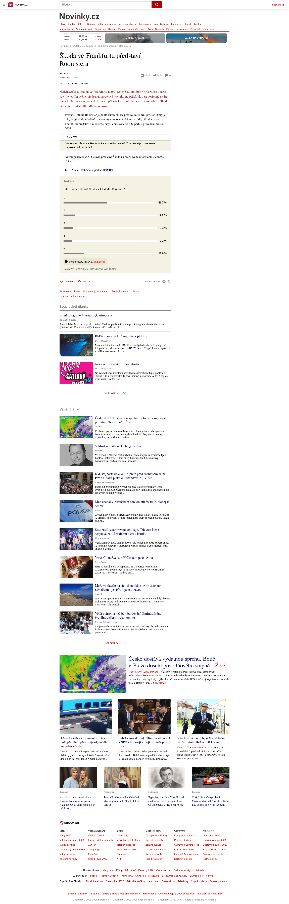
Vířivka (209, 875)
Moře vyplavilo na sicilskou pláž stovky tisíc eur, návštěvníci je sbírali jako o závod (128, 587)
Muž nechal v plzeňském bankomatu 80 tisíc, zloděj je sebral (132, 503)
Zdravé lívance (153, 844)
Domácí (91, 24)
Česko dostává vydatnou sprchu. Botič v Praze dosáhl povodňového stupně (131, 420)
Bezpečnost (100, 562)
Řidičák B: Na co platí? (215, 849)
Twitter (83, 893)
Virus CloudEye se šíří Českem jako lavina (124, 557)
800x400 (108, 170)
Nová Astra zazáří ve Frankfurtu (117, 364)
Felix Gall (93, 854)
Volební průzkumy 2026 (72, 840)
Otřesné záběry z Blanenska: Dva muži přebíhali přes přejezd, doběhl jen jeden (84, 742)
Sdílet (159, 75)
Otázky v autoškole (213, 854)
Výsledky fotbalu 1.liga (128, 840)
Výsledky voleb (67, 844)
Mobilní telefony (94, 881)
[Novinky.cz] (80, 17)
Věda (90, 29)
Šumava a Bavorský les (186, 844)
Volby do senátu (68, 854)
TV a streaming (102, 538)
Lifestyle (187, 24)
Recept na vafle (154, 854)
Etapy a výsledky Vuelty (100, 840)
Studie (136, 291)
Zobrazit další (113, 393)
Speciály (159, 29)
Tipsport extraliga (126, 844)
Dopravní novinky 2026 (215, 844)
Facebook (72, 893)
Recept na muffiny (155, 840)
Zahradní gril (196, 875)
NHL (119, 858)
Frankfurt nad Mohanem (72, 296)
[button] (76, 345)
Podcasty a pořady (128, 29)
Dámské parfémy (136, 881)
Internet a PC (67, 29)
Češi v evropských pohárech (189, 870)
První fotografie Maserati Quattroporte (86, 315)
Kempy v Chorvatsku (185, 835)
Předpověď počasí (126, 870)
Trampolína (127, 875)
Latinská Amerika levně (186, 854)
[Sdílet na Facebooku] (164, 281)
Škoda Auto (102, 291)
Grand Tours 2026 (97, 858)
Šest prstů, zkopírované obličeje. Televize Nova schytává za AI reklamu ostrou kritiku (127, 531)
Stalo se (81, 24)
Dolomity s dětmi (183, 858)
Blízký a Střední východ (106, 622)
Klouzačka (153, 875)
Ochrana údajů (166, 893)
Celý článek (159, 682)
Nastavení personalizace (210, 893)
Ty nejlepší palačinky (156, 835)
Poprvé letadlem (182, 840)
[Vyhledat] (157, 4)
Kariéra (105, 893)
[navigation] (4, 4)
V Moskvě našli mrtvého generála (118, 446)
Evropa (98, 450)
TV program (181, 29)
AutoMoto (81, 29)
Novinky (64, 73)
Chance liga (123, 835)
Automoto (88, 291)
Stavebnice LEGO (115, 881)
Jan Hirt (92, 844)
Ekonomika (175, 24)
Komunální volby (68, 858)
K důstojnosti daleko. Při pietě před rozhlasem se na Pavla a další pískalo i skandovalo (130, 475)
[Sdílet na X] (169, 281)
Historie (112, 29)
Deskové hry (168, 881)
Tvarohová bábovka (156, 849)
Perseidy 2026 (146, 870)
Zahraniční (111, 24)
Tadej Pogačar (95, 849)
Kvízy (150, 29)
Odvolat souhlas (185, 893)
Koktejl (197, 24)
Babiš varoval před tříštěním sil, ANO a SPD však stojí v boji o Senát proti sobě (144, 742)
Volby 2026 (65, 835)
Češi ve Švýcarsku (184, 849)
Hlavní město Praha (104, 482)
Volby (100, 24)
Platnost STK (210, 858)
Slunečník (140, 875)
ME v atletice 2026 (126, 849)
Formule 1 (122, 854)
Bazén (93, 875)
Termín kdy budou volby (72, 849)
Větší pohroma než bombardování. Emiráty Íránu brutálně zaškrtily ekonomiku (128, 615)
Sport (143, 29)
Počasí (169, 29)
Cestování (100, 29)
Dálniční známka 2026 (214, 840)
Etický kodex (149, 893)
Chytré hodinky (199, 881)
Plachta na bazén (109, 875)
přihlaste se (99, 261)
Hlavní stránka (67, 24)
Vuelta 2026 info (96, 835)
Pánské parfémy (218, 881)
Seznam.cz (278, 4)
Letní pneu (153, 881)
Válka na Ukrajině (128, 24)
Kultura (164, 24)
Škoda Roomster (120, 291)
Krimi (155, 24)
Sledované (208, 29)
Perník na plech (154, 858)
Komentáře (145, 24)
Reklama (94, 893)
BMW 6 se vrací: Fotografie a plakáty (121, 336)
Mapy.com (108, 870)
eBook (147, 75)
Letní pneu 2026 (211, 835)
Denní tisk (195, 29)
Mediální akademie (130, 893)
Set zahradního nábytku (174, 875)
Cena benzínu (163, 870)
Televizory (183, 881)
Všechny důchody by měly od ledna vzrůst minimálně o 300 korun (201, 740)
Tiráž (114, 893)
